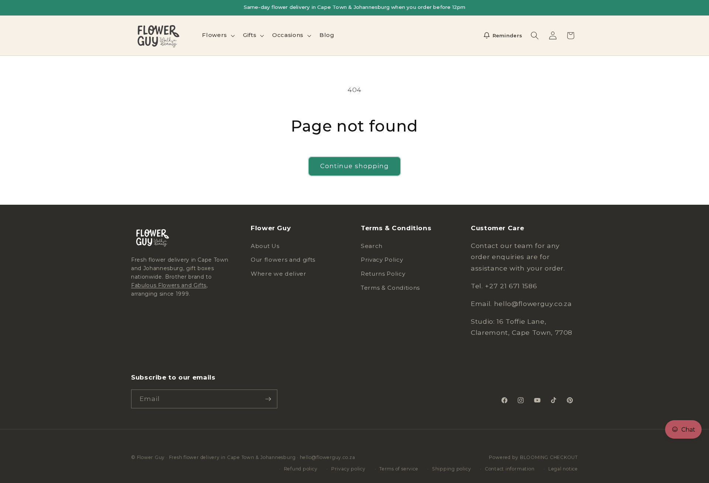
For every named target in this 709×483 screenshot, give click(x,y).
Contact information (510, 468)
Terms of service (398, 468)
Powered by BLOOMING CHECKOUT (533, 457)
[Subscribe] (268, 399)
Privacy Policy (382, 259)
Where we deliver (278, 273)
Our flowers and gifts (283, 259)
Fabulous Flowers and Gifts (168, 285)
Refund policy (301, 468)
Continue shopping (354, 166)
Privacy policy (348, 468)
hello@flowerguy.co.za (327, 457)
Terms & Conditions (390, 287)
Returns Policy (383, 273)
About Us (265, 245)
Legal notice (563, 468)
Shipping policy (451, 468)
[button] (217, 35)
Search (372, 245)
